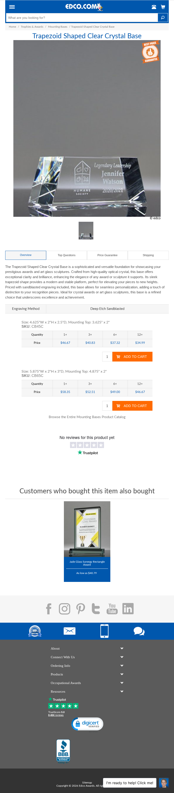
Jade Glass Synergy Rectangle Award (87, 563)
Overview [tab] (25, 255)
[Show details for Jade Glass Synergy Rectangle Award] (87, 529)
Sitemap (87, 782)
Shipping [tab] (148, 255)
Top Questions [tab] (66, 255)
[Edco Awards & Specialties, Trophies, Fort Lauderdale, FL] (63, 751)
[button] (12, 7)
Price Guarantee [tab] (107, 255)
